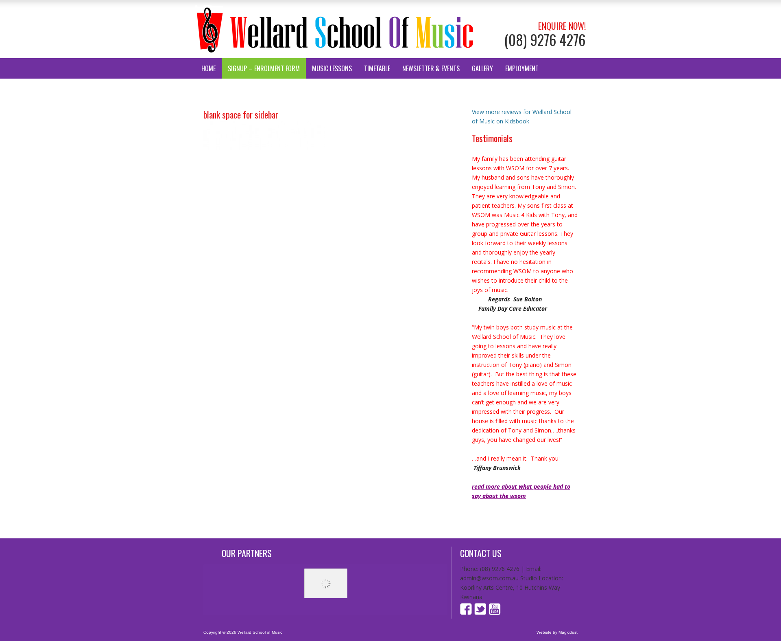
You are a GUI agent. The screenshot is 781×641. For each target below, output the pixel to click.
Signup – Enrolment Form (264, 68)
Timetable (377, 68)
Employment (522, 68)
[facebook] (466, 613)
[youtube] (494, 613)
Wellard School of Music (335, 29)
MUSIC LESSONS (332, 68)
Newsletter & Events (431, 68)
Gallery (482, 68)
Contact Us (217, 89)
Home (208, 68)
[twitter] (480, 613)
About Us (258, 89)
